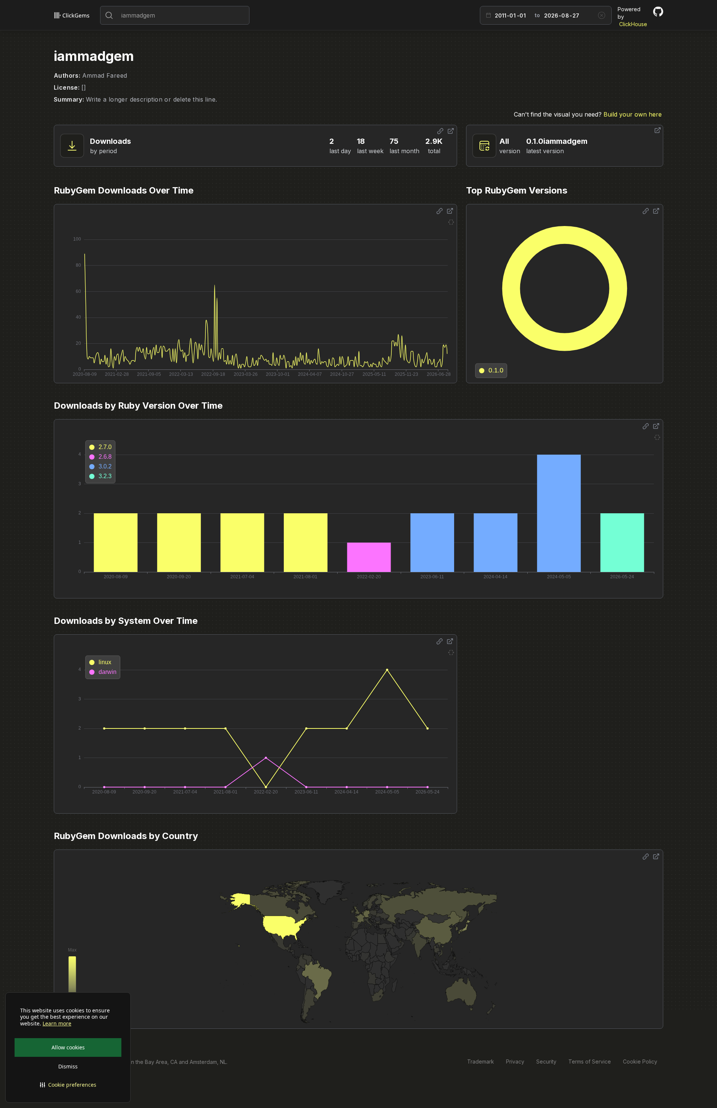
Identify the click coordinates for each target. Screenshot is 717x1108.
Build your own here (632, 114)
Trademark (480, 1061)
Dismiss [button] (68, 1066)
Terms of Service (589, 1061)
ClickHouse (633, 24)
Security (546, 1061)
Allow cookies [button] (68, 1047)
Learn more (57, 1023)
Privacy (515, 1061)
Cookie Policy (640, 1061)
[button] (68, 1084)
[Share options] (440, 131)
